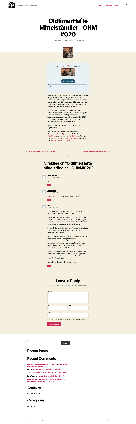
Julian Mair (31, 373)
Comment (50, 291)
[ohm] (32, 420)
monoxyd (58, 40)
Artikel (70, 136)
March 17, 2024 (69, 40)
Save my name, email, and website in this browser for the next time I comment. (67, 319)
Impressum (117, 5)
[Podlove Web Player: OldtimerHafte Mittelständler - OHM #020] (68, 78)
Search (27, 340)
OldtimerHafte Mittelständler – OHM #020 (47, 369)
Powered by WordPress (42, 420)
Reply (49, 185)
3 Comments (80, 40)
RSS (49, 136)
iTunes (53, 136)
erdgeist (68, 138)
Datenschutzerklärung (105, 5)
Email (70, 305)
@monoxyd (67, 134)
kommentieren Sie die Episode (61, 141)
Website (49, 312)
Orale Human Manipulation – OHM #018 (40, 381)
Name (49, 305)
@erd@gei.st (57, 134)
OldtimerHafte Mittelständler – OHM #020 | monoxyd (45, 379)
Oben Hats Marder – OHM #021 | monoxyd (41, 364)
